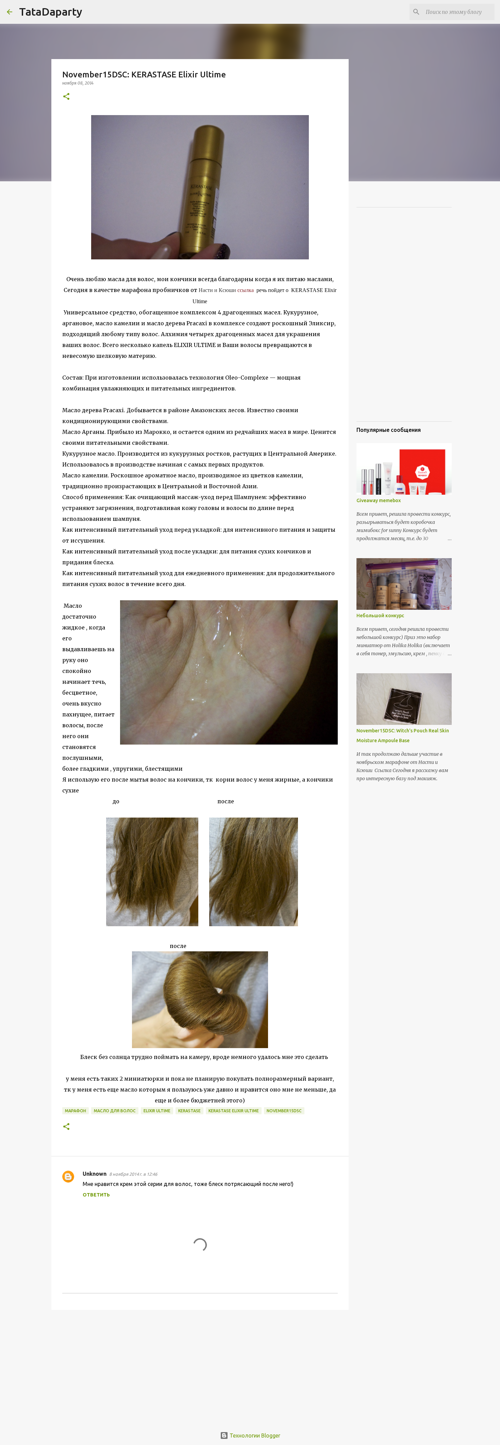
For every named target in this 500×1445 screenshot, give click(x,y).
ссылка (245, 290)
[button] (66, 97)
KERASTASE (189, 1111)
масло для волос (115, 1111)
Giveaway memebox (378, 500)
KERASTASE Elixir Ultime (234, 1111)
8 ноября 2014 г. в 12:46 (133, 1174)
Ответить (96, 1194)
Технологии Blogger (254, 1435)
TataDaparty (50, 11)
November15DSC (284, 1111)
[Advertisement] (200, 1367)
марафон (75, 1111)
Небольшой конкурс (380, 615)
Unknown (94, 1174)
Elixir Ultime (157, 1111)
